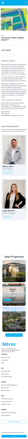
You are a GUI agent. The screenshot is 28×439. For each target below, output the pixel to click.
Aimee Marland (8, 211)
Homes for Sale (5, 371)
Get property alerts (6, 401)
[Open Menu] (26, 2)
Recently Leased (5, 404)
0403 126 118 (8, 172)
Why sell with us (5, 390)
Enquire (14, 436)
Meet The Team (5, 357)
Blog (2, 363)
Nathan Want (8, 166)
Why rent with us (6, 415)
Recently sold (5, 388)
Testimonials (4, 360)
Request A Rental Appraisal (8, 412)
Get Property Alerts (6, 376)
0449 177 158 (8, 217)
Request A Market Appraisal (9, 385)
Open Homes (5, 374)
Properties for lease (6, 399)
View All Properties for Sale (14, 335)
